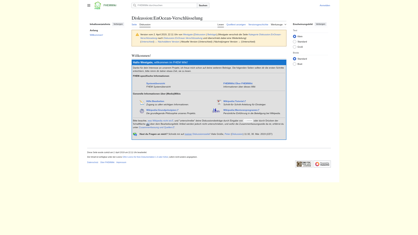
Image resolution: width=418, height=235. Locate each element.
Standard (302, 41)
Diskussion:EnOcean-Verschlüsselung (182, 38)
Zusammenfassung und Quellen (155, 127)
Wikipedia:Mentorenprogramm (240, 110)
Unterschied (147, 41)
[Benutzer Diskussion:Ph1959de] (135, 134)
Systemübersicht (155, 83)
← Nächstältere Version (167, 41)
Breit (299, 64)
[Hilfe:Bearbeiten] (141, 102)
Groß (300, 47)
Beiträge (211, 34)
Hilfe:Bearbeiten (155, 101)
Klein (300, 36)
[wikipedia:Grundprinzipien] (141, 111)
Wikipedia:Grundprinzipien (161, 110)
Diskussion (199, 34)
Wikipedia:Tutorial (233, 101)
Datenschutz (92, 162)
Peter (227, 134)
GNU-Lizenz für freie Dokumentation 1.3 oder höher (145, 157)
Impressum (121, 162)
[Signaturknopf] (147, 124)
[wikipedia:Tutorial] (219, 102)
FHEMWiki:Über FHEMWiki (238, 83)
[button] (88, 5)
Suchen (203, 5)
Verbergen (118, 24)
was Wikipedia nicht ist (159, 120)
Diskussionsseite (197, 134)
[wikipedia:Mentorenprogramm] (216, 111)
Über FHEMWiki (107, 162)
